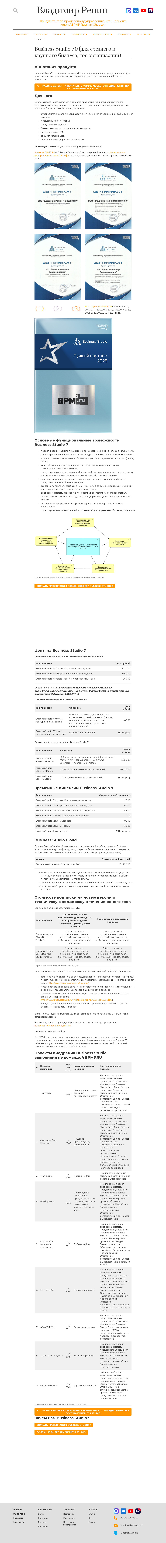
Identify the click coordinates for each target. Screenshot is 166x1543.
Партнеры (43, 1526)
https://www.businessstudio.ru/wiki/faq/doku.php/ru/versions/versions (76, 1000)
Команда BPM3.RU (44, 152)
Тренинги (68, 1509)
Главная (21, 34)
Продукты (43, 1518)
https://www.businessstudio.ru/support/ (68, 983)
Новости (59, 34)
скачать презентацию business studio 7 (64, 1425)
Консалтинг (45, 1509)
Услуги (41, 1514)
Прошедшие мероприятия (69, 1523)
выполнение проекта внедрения (52, 1026)
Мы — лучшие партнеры (98, 306)
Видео (91, 1522)
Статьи (91, 1514)
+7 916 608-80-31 (129, 1518)
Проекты (42, 1522)
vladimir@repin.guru (132, 1525)
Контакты (143, 34)
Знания (92, 1509)
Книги (91, 1518)
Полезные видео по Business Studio (61, 1432)
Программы (68, 1514)
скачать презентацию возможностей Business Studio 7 (75, 586)
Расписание (69, 1518)
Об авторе (40, 34)
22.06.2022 (39, 40)
